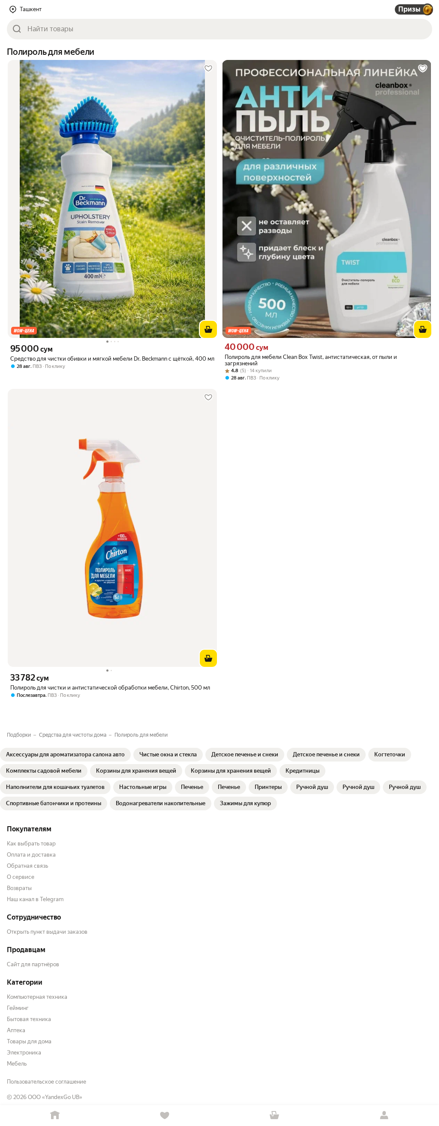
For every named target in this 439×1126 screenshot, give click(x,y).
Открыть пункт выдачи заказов (47, 932)
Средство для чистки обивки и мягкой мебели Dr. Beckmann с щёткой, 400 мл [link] (112, 358)
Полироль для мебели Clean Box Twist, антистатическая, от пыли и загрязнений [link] (311, 360)
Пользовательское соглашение (46, 1081)
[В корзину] (208, 329)
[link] (65, 755)
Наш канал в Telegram (35, 899)
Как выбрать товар (31, 843)
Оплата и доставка (31, 854)
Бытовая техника (29, 1019)
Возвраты (19, 888)
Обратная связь (27, 866)
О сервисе (20, 877)
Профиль (384, 1115)
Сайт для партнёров (33, 964)
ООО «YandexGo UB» (55, 1097)
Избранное (165, 1115)
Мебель (17, 1063)
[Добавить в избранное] (208, 68)
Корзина (274, 1115)
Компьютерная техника (37, 997)
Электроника (24, 1052)
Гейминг (18, 1008)
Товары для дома (29, 1041)
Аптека (16, 1030)
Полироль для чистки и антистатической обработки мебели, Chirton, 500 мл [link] (110, 687)
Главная (55, 1115)
